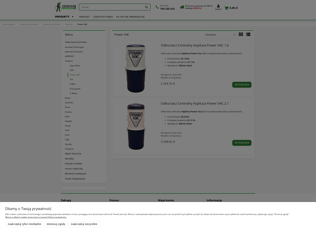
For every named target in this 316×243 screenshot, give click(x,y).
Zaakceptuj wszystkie (84, 224)
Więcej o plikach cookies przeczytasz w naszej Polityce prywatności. (36, 217)
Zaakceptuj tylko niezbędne (24, 224)
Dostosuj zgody (56, 224)
